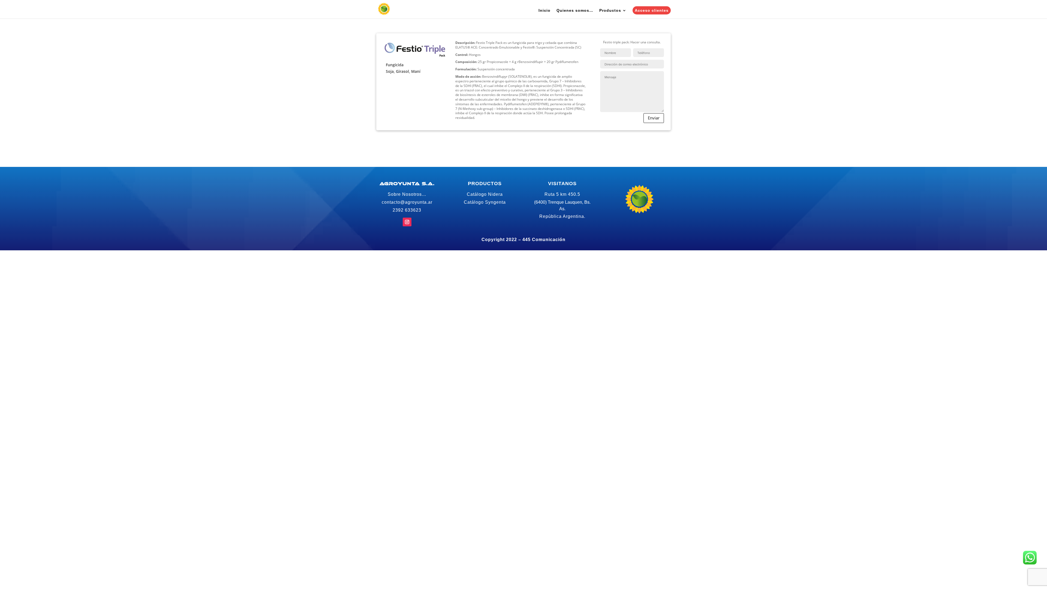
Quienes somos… (574, 10)
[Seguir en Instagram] (407, 222)
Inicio (544, 10)
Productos (610, 10)
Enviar (654, 118)
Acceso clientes (652, 10)
